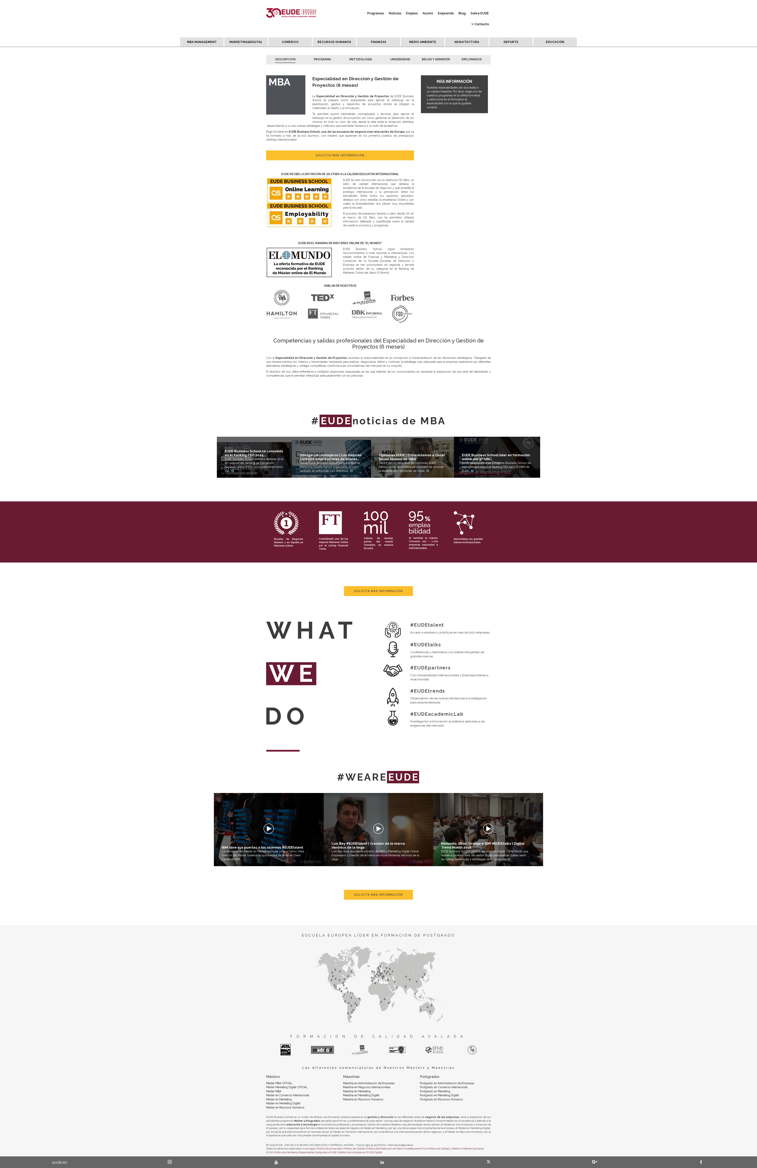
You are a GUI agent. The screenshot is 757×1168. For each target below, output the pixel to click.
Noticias (395, 13)
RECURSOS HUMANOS (334, 42)
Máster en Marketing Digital (283, 1103)
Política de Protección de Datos (385, 1148)
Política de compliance (351, 1152)
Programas (375, 13)
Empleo (412, 13)
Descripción (285, 59)
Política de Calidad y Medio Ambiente (449, 1148)
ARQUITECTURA (466, 42)
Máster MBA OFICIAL (279, 1083)
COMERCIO (290, 42)
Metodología (360, 59)
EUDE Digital (374, 1152)
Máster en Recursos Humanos (285, 1107)
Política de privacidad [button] (329, 1148)
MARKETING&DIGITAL (246, 42)
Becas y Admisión (436, 59)
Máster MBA (273, 1091)
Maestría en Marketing (357, 1091)
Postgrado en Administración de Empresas (447, 1083)
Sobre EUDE (480, 13)
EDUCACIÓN (555, 42)
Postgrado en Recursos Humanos (441, 1099)
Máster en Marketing (279, 1099)
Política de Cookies (354, 1148)
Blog (462, 13)
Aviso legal (308, 1148)
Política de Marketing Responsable (294, 1152)
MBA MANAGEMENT (202, 42)
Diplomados (472, 59)
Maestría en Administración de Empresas (369, 1083)
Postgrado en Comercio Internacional (444, 1087)
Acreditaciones (412, 1148)
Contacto (481, 24)
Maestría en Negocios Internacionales (367, 1087)
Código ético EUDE (326, 1152)
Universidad (400, 59)
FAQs (424, 1148)
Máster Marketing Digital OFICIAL (287, 1087)
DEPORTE (511, 42)
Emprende (446, 13)
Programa (322, 59)
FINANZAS (378, 42)
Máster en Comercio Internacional (287, 1095)
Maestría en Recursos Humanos (363, 1099)
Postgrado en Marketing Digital (439, 1095)
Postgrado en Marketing (435, 1091)
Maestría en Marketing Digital (361, 1095)
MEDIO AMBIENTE (422, 42)
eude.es (59, 1162)
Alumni (427, 13)
